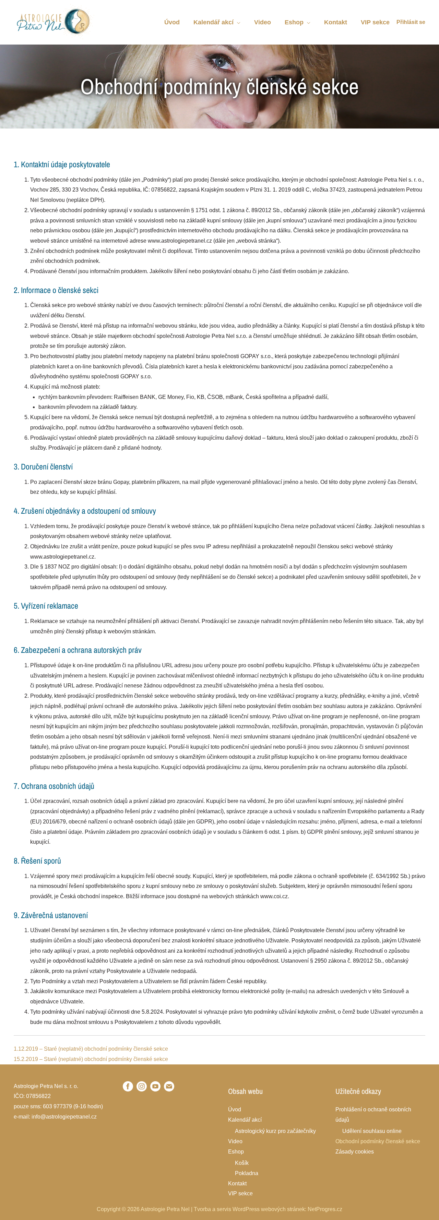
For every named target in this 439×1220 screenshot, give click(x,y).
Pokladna (246, 1173)
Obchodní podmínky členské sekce (377, 1141)
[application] (237, 22)
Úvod (234, 1109)
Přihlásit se (410, 22)
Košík (242, 1163)
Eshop (236, 1152)
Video (235, 1141)
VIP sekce (240, 1193)
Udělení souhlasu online (372, 1131)
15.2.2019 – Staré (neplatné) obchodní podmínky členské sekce (91, 1059)
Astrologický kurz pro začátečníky (275, 1131)
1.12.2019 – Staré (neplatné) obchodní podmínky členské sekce (91, 1049)
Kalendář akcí (245, 1120)
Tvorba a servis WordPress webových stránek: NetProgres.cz (268, 1209)
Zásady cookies (354, 1152)
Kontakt (237, 1183)
